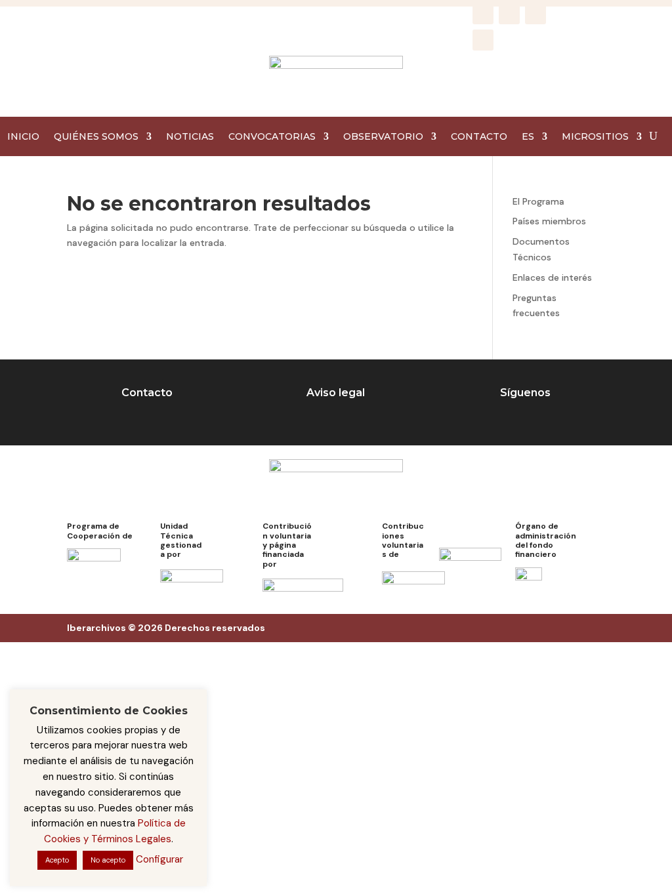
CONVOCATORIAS (272, 137)
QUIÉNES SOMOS (96, 137)
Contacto (147, 392)
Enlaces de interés (552, 277)
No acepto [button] (108, 860)
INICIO (23, 137)
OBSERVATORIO (383, 137)
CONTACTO (479, 137)
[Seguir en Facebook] (483, 13)
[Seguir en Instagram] (509, 13)
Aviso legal (335, 392)
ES (528, 137)
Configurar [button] (159, 859)
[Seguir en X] (535, 13)
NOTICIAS (190, 137)
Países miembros (549, 221)
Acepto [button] (57, 860)
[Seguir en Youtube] (483, 40)
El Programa (538, 201)
